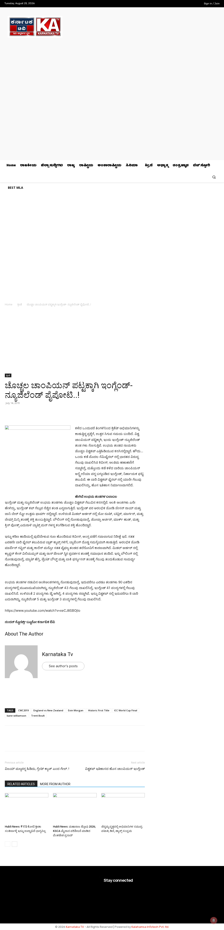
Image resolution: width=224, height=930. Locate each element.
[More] (59, 413)
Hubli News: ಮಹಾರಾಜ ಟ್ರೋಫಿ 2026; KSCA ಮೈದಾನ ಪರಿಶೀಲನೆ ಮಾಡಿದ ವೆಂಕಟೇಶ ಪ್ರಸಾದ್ (74, 831)
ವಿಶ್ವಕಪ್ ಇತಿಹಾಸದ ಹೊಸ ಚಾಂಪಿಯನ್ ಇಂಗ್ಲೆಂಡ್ (115, 769)
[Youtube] (194, 3)
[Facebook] (173, 3)
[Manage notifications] (213, 920)
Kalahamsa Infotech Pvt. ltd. (150, 926)
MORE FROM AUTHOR (55, 784)
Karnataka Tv (57, 654)
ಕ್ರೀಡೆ (19, 304)
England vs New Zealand (48, 710)
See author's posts (63, 666)
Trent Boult (38, 715)
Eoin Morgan (75, 710)
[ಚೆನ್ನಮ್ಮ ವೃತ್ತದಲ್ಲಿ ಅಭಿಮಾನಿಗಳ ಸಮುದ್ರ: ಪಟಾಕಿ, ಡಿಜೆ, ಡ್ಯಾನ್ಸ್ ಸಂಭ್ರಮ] (123, 808)
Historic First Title (98, 710)
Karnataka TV (75, 926)
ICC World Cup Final (125, 710)
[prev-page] (7, 844)
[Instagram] (180, 3)
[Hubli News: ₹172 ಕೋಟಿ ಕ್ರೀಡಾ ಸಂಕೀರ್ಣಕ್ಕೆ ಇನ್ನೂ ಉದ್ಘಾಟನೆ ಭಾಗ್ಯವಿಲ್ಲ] (26, 808)
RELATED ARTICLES (21, 784)
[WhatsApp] (9, 413)
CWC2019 (23, 710)
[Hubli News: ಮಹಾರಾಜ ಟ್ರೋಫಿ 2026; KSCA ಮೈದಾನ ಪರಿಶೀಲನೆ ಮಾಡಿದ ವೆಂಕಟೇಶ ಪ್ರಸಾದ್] (74, 808)
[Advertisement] (75, 341)
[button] (214, 176)
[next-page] (14, 844)
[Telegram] (49, 413)
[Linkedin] (39, 413)
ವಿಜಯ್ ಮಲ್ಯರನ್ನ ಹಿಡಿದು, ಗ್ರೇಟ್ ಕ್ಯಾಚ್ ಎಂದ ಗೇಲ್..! (37, 769)
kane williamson (16, 715)
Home (8, 304)
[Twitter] (187, 3)
